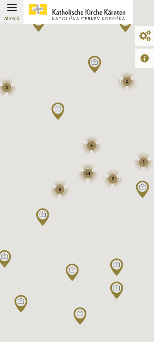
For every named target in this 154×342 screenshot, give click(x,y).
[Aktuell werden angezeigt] (144, 58)
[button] (80, 316)
